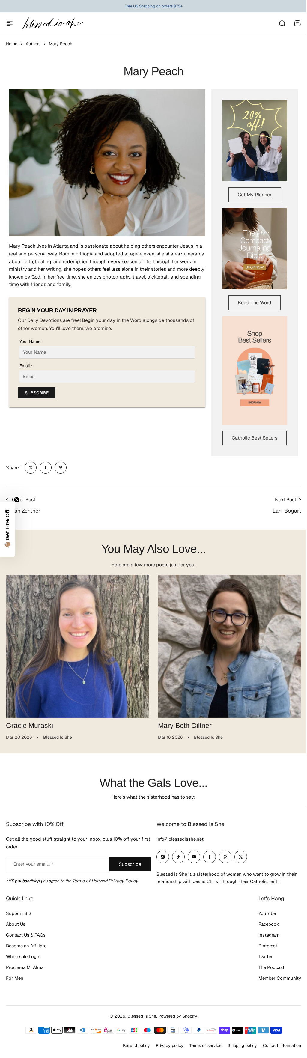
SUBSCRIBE (37, 392)
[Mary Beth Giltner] (229, 646)
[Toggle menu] (9, 23)
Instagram (268, 935)
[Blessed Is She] (52, 23)
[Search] (281, 23)
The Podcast (271, 967)
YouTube (267, 913)
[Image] (254, 140)
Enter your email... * (33, 864)
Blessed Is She (141, 1016)
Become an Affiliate (26, 946)
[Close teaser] (17, 500)
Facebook (268, 924)
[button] (7, 529)
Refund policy (136, 1045)
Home (11, 43)
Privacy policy (169, 1045)
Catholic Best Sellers (254, 438)
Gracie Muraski (29, 725)
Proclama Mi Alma (24, 967)
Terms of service (205, 1045)
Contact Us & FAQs (26, 935)
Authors (33, 43)
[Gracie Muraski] (77, 646)
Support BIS (18, 913)
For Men (14, 978)
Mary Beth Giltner (185, 725)
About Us (15, 924)
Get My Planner (255, 195)
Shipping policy (242, 1045)
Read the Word (254, 303)
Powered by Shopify (177, 1016)
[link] (31, 468)
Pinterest (267, 946)
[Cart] (297, 23)
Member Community (279, 978)
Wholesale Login (23, 956)
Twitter (265, 956)
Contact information (282, 1045)
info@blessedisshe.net (180, 839)
